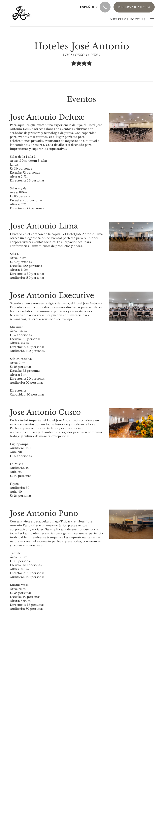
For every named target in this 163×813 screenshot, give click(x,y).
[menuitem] (128, 19)
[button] (152, 19)
